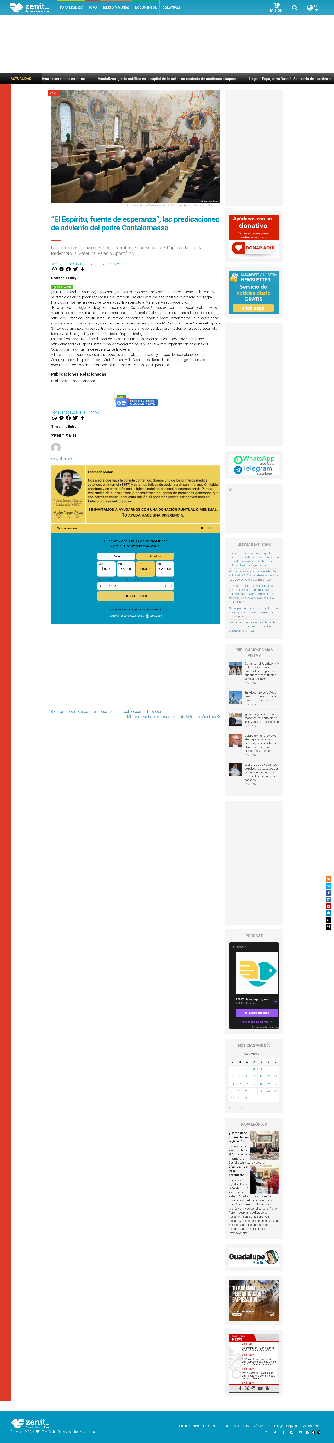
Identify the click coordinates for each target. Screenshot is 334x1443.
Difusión (258, 1426)
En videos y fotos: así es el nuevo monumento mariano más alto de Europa (262, 696)
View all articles (63, 459)
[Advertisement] (167, 44)
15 (239, 1083)
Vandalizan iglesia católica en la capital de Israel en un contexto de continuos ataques (252, 626)
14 (232, 1083)
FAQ (206, 1426)
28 (232, 1098)
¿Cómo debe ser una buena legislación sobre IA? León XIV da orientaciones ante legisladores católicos (253, 575)
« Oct (232, 1107)
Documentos (146, 7)
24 (254, 1091)
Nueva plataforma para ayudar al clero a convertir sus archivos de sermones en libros (253, 612)
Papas (54, 93)
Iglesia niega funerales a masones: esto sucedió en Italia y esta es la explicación (262, 718)
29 (239, 1098)
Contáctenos (311, 1426)
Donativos (171, 7)
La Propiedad (220, 1426)
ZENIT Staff (99, 264)
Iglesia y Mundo (116, 7)
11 (261, 1076)
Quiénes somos (189, 1426)
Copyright (292, 1426)
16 (246, 1083)
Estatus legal (275, 1426)
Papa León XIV (71, 7)
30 (246, 1098)
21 (232, 1091)
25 (261, 1091)
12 (268, 1076)
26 (268, 1091)
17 (254, 1083)
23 (246, 1091)
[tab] (241, 1337)
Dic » (239, 1107)
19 (268, 1083)
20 (275, 1083)
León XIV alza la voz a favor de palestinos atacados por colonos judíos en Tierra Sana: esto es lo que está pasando (261, 772)
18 (261, 1083)
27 (275, 1091)
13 (275, 1076)
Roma (92, 7)
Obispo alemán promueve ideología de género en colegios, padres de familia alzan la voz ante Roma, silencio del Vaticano (261, 743)
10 (254, 1076)
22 (239, 1091)
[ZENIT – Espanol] (33, 8)
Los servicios (241, 1426)
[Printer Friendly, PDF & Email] (62, 287)
